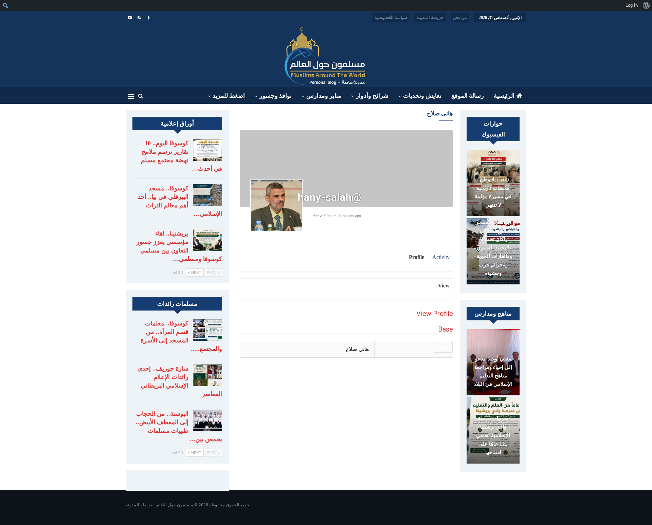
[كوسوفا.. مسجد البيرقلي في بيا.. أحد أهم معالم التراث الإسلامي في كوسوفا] (207, 195)
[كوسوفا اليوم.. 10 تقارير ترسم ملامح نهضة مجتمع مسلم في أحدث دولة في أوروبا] (207, 150)
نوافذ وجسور (275, 95)
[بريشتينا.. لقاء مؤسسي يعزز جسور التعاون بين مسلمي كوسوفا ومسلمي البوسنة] (207, 240)
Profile (416, 257)
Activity (441, 257)
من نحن (460, 17)
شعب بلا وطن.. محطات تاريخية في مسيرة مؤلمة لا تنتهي (493, 192)
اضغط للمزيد (229, 95)
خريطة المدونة (429, 17)
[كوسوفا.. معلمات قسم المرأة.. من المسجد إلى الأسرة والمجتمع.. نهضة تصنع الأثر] (207, 330)
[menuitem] (646, 5)
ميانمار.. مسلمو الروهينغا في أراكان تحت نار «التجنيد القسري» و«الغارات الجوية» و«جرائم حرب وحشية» (493, 248)
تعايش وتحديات (422, 95)
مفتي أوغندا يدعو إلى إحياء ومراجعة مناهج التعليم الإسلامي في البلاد (493, 371)
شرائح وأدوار (372, 95)
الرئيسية (504, 95)
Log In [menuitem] (632, 5)
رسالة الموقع (467, 95)
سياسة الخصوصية (391, 17)
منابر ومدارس (323, 95)
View (444, 285)
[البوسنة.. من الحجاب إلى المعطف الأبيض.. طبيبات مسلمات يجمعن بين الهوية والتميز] (207, 420)
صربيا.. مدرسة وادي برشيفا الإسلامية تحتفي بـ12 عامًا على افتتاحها (493, 435)
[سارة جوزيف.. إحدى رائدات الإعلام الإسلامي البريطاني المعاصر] (207, 375)
